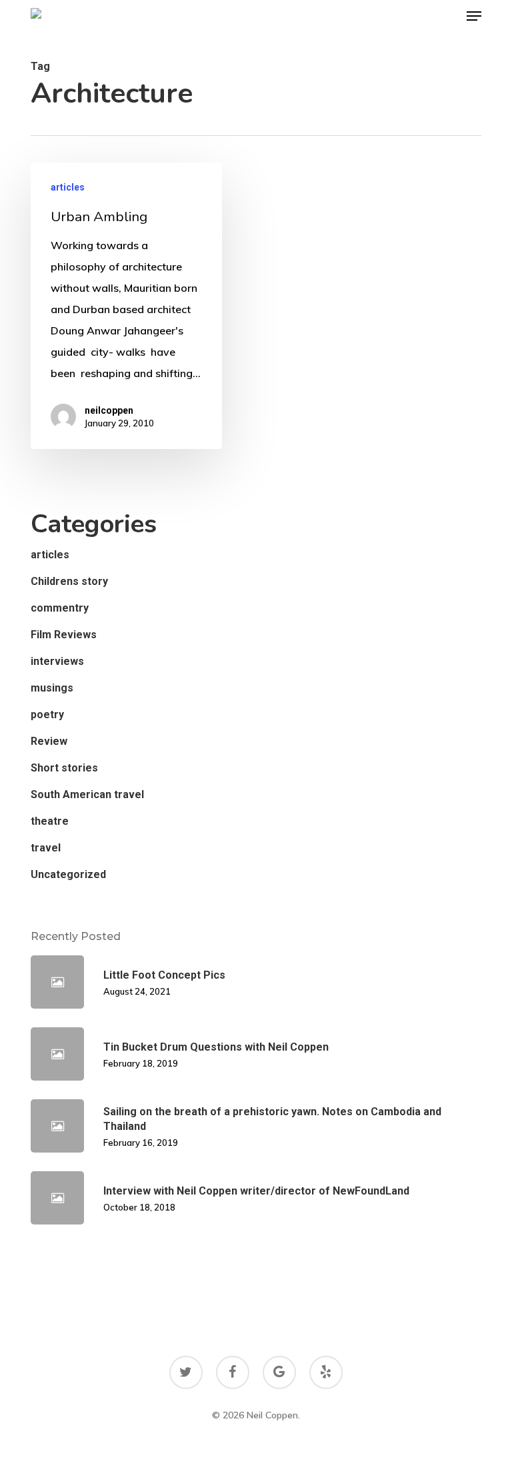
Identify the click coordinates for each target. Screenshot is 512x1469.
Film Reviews (64, 634)
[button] (474, 16)
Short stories (64, 767)
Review (49, 741)
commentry (60, 608)
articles (68, 187)
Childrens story (69, 581)
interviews (57, 661)
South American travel (87, 794)
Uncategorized (68, 874)
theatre (50, 821)
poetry (47, 714)
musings (52, 688)
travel (46, 847)
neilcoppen (109, 410)
